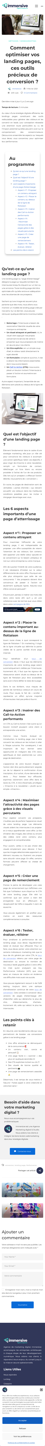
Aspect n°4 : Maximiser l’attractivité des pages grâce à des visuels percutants (26, 224)
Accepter (22, 1420)
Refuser (22, 1428)
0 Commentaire (30, 93)
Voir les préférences (22, 1436)
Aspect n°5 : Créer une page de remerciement (25, 237)
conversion (9, 1165)
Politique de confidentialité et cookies (21, 1443)
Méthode (13, 41)
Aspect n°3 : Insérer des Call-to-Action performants (26, 212)
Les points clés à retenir (23, 250)
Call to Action (16, 367)
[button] (41, 1390)
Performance (31, 1165)
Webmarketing (28, 41)
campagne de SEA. (21, 604)
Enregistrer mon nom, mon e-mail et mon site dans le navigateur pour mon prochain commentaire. (22, 1293)
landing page (20, 1165)
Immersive (16, 89)
